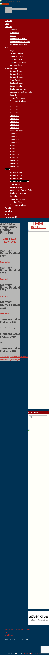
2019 (13, 239)
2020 (6, 241)
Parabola (25, 653)
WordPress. (36, 653)
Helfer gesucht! (38, 225)
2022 (13, 241)
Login (7, 632)
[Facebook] (4, 4)
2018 (5, 239)
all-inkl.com (9, 635)
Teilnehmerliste (5, 262)
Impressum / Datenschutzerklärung (18, 629)
